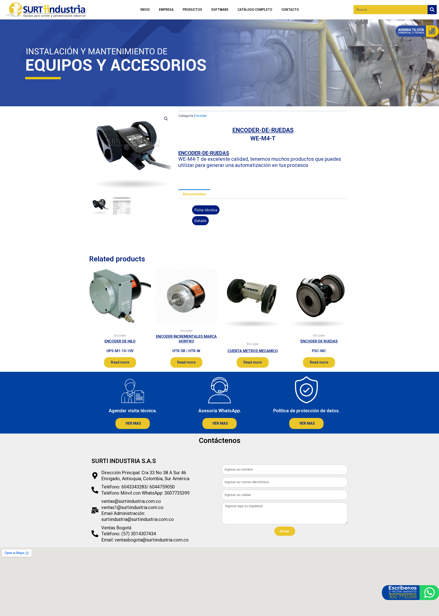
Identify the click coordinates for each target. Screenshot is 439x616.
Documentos (194, 194)
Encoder (200, 116)
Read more (120, 362)
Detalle (200, 220)
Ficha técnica (205, 210)
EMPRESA (166, 9)
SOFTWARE (219, 9)
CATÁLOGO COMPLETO (255, 9)
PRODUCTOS (192, 9)
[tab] (194, 194)
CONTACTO (290, 9)
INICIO (145, 9)
